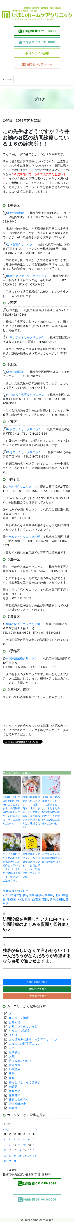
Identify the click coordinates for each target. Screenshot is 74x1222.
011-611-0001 (39, 42)
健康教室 (14, 1052)
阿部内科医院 (15, 372)
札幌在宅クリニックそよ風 (23, 624)
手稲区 (11, 899)
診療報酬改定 (17, 1103)
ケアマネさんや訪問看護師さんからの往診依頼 (51, 858)
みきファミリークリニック (24, 429)
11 (19, 1145)
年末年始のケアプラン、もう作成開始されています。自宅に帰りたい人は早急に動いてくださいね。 (31, 865)
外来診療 (14, 1069)
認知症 (13, 1108)
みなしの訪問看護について (26, 1043)
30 (10, 1161)
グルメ (13, 1035)
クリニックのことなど (23, 1026)
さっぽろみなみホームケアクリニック (33, 1039)
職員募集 (14, 1095)
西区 (45, 899)
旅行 (12, 1073)
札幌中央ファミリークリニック (27, 276)
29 (5, 1161)
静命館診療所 (15, 213)
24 (14, 1155)
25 (19, 1155)
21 (34, 1150)
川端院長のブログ (37, 989)
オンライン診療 (39, 53)
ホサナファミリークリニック (25, 337)
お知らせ (14, 1022)
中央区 (49, 895)
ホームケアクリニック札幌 (23, 536)
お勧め (38, 895)
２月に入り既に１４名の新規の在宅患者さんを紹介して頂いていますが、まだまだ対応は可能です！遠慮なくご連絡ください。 (11, 869)
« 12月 (6, 1129)
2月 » (34, 1129)
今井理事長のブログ (16, 891)
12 (24, 1145)
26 (24, 1155)
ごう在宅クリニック (20, 244)
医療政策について (20, 1061)
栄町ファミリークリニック (24, 452)
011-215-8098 (39, 31)
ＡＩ (12, 1013)
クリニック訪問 (19, 1030)
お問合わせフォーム (39, 64)
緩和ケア (16, 1091)
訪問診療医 (57, 899)
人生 (12, 1048)
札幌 (20, 899)
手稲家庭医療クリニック (21, 658)
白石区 (36, 899)
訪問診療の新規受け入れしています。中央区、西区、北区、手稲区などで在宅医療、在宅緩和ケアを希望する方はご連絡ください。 (31, 812)
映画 (12, 1078)
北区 (58, 895)
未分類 (13, 1086)
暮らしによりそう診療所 (24, 1082)
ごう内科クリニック (18, 486)
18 (19, 1150)
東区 (28, 899)
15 (5, 1150)
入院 (12, 1056)
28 (34, 1155)
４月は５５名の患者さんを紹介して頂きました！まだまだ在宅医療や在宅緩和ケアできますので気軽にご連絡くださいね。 (51, 810)
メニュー (7, 79)
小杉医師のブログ (37, 995)
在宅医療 (28, 895)
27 (29, 1155)
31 (14, 1161)
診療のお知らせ (19, 1099)
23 (10, 1155)
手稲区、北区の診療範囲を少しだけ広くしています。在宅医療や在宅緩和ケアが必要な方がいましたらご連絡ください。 (11, 810)
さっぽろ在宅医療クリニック (25, 394)
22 (5, 1155)
